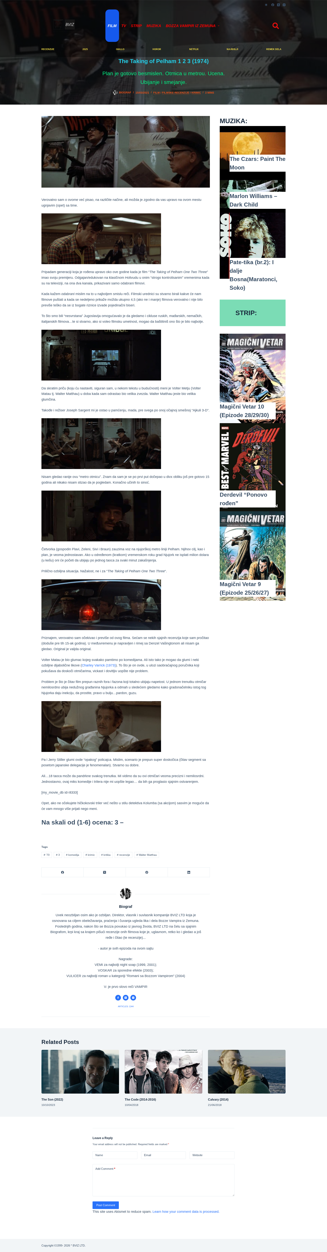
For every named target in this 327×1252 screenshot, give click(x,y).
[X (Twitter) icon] (125, 998)
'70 (47, 854)
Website (197, 1155)
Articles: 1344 (126, 1006)
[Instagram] (284, 4)
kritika (106, 854)
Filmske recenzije (175, 92)
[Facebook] (272, 4)
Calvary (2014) (218, 1099)
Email (147, 1155)
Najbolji (232, 49)
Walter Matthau (146, 854)
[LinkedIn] (189, 872)
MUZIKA (153, 26)
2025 (85, 49)
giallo (120, 49)
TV (123, 26)
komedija (72, 854)
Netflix (194, 49)
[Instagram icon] (133, 998)
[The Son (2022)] (80, 1072)
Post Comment (105, 1205)
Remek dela (273, 49)
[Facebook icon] (118, 998)
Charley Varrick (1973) (99, 665)
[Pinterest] (147, 872)
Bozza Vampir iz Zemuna (191, 26)
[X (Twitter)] (278, 4)
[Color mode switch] (266, 4)
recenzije (47, 49)
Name (99, 1155)
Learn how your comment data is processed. (186, 1212)
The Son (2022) (52, 1099)
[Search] (275, 26)
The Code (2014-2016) (140, 1099)
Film (112, 26)
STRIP (136, 26)
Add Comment (105, 1168)
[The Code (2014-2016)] (163, 1072)
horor (157, 49)
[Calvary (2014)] (247, 1072)
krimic (196, 92)
